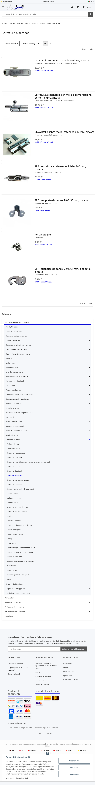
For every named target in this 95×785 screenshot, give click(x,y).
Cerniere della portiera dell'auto (19, 525)
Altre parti (10, 417)
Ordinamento (10, 43)
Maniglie (10, 539)
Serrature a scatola (14, 466)
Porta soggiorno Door (15, 534)
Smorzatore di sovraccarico (16, 336)
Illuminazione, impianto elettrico (18, 345)
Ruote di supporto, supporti (16, 431)
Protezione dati (22, 778)
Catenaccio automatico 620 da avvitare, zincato (62, 60)
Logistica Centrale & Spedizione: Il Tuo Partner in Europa (46, 665)
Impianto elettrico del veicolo (17, 376)
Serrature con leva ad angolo (18, 480)
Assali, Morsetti (12, 327)
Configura (74, 767)
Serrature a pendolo (14, 484)
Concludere (74, 774)
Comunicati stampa (15, 663)
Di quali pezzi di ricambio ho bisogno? (19, 668)
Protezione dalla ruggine (14, 607)
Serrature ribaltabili (14, 471)
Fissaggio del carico (13, 390)
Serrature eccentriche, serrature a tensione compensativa (29, 462)
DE (13, 751)
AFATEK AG (50, 734)
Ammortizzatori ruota (14, 403)
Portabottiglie (43, 234)
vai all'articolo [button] (64, 187)
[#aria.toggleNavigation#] (3, 4)
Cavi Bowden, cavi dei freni (16, 349)
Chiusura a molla (13, 448)
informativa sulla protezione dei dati (29, 774)
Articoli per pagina (30, 43)
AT (23, 751)
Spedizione (67, 675)
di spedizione (53, 728)
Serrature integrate (14, 457)
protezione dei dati (51, 641)
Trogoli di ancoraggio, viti (15, 588)
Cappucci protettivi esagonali (18, 575)
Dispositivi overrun (13, 340)
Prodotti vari (11, 566)
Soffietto (9, 358)
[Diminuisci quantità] (36, 78)
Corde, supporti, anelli (14, 331)
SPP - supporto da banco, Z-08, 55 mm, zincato (61, 200)
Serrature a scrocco (14, 475)
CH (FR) (46, 751)
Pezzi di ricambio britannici (15, 611)
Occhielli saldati (13, 493)
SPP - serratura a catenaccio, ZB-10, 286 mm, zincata (60, 168)
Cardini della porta (14, 530)
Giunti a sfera (11, 385)
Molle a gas (10, 363)
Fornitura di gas (12, 367)
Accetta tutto (74, 761)
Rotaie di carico (12, 435)
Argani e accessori (13, 408)
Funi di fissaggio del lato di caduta (20, 552)
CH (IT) (58, 751)
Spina (9, 579)
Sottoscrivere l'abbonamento (74, 649)
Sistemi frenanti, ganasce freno (18, 354)
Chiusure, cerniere (13, 440)
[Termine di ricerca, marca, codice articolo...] (90, 14)
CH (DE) (33, 751)
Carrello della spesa (43, 676)
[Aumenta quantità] (92, 78)
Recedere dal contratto (17, 723)
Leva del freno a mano (14, 372)
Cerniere (10, 516)
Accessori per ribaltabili (15, 381)
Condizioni (67, 667)
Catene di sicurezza (14, 557)
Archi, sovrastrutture (14, 422)
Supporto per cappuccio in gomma (20, 561)
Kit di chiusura (12, 503)
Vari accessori (12, 570)
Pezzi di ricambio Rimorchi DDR (18, 593)
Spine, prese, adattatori (15, 426)
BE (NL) (70, 751)
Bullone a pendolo (14, 498)
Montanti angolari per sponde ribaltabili (22, 548)
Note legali (10, 778)
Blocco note (39, 680)
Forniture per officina (13, 602)
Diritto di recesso (42, 685)
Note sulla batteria (70, 680)
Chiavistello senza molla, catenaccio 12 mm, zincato (64, 132)
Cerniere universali (14, 521)
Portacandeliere (13, 444)
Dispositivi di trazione (14, 584)
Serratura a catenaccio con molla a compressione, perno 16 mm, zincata (63, 96)
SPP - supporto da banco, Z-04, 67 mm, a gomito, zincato (63, 270)
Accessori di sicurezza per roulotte (19, 412)
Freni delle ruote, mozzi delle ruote (19, 394)
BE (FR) (83, 751)
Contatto (38, 672)
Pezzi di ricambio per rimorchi (17, 322)
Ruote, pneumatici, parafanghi (17, 399)
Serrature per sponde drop (17, 507)
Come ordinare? (14, 674)
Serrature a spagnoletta (16, 453)
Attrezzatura (9, 598)
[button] (72, 7)
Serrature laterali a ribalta (17, 512)
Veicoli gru (9, 616)
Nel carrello (64, 85)
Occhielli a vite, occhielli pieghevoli (20, 489)
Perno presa (11, 543)
